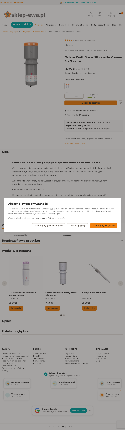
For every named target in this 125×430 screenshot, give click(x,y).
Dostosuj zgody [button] (77, 225)
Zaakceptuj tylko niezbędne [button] (49, 225)
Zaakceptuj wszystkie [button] (104, 225)
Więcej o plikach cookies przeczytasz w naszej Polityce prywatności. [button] (37, 218)
